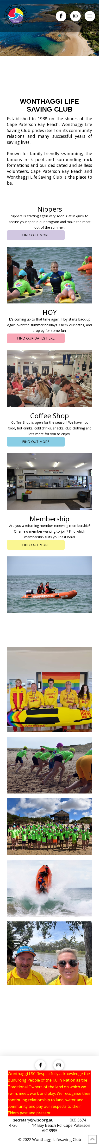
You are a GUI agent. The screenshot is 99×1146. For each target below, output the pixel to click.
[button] (90, 16)
